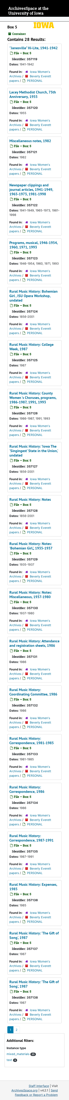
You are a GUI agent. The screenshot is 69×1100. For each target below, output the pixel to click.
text (11, 1060)
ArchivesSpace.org (24, 1090)
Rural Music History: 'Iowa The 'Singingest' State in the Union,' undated (33, 451)
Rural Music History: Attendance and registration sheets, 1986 (34, 643)
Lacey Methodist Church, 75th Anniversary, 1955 (32, 94)
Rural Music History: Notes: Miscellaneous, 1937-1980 (30, 594)
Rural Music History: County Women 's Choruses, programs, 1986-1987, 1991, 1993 (32, 398)
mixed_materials (21, 1054)
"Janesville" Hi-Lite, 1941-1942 (33, 48)
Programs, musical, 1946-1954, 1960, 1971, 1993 (33, 245)
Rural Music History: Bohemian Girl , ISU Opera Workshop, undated (33, 296)
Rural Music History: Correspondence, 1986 (26, 789)
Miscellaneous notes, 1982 (30, 140)
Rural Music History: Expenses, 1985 (33, 886)
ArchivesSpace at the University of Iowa (28, 11)
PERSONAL (35, 80)
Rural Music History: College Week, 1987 (31, 346)
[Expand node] (65, 19)
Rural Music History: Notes (30, 499)
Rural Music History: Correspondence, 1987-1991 (31, 838)
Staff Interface (39, 1086)
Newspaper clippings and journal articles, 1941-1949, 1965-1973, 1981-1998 (31, 189)
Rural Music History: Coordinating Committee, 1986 (33, 692)
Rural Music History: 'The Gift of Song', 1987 (34, 935)
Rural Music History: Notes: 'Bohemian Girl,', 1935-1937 (30, 546)
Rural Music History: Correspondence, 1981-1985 (31, 740)
